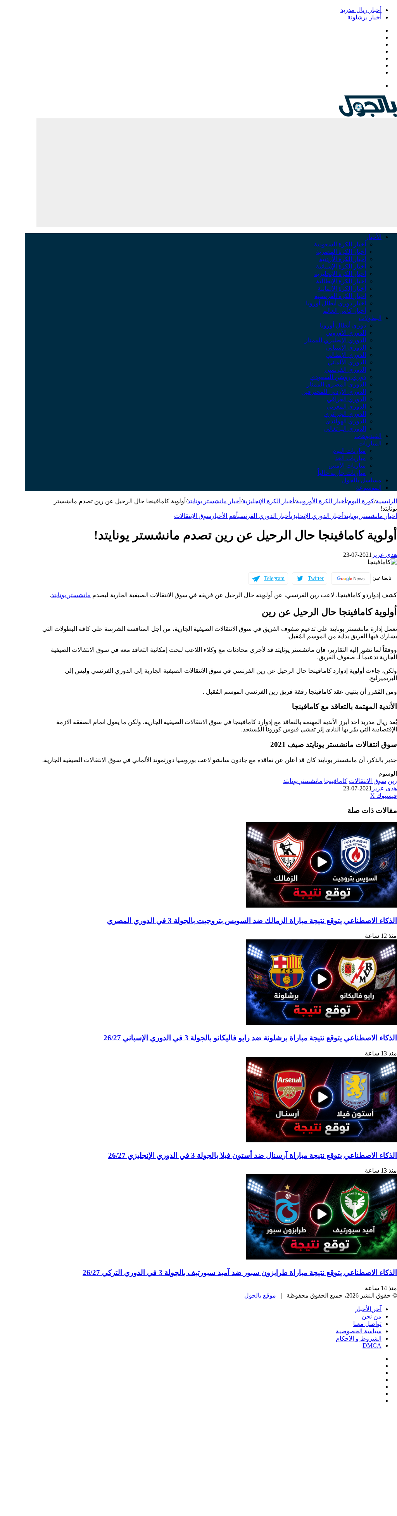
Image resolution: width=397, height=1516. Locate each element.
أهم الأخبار (224, 516)
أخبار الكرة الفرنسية (340, 296)
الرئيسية (386, 501)
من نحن (371, 1316)
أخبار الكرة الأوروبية (321, 501)
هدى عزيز (384, 554)
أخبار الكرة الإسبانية (341, 266)
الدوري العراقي (346, 399)
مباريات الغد (350, 458)
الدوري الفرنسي (345, 369)
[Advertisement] (216, 172)
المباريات (369, 443)
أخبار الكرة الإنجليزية (340, 273)
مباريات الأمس (347, 465)
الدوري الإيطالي (346, 355)
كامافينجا (335, 781)
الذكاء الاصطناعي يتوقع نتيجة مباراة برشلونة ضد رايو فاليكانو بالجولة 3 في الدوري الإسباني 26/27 (250, 1038)
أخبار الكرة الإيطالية (341, 281)
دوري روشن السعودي (338, 377)
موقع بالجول (260, 1295)
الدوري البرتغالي (345, 428)
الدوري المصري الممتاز (336, 384)
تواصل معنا (367, 1323)
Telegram (274, 578)
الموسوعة (368, 487)
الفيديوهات (367, 436)
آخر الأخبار (368, 1309)
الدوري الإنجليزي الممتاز (335, 340)
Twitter (316, 578)
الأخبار (373, 237)
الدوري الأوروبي (346, 332)
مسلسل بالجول (361, 480)
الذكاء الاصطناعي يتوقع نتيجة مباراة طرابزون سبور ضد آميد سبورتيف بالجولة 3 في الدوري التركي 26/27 (240, 1272)
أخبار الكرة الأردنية (342, 259)
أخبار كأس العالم (344, 310)
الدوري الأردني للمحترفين (333, 391)
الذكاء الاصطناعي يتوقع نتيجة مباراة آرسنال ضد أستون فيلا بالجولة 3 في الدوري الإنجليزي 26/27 (252, 1155)
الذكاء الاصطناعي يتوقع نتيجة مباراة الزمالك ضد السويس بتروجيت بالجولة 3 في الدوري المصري (252, 921)
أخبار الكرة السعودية (340, 244)
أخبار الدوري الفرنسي (264, 516)
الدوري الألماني (347, 362)
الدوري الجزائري (345, 414)
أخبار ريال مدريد (360, 10)
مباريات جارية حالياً (342, 473)
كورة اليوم (361, 501)
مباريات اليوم (349, 450)
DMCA (371, 1345)
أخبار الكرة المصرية (341, 251)
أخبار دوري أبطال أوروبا (336, 303)
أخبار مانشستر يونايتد (214, 501)
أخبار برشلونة (364, 17)
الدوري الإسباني (346, 347)
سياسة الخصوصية (358, 1331)
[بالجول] (368, 114)
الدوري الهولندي (345, 421)
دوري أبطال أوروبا (343, 325)
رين (392, 781)
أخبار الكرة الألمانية (342, 288)
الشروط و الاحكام (358, 1338)
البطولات (370, 318)
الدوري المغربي (346, 406)
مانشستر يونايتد (71, 595)
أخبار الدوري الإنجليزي (317, 516)
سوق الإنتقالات (192, 516)
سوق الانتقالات (367, 781)
